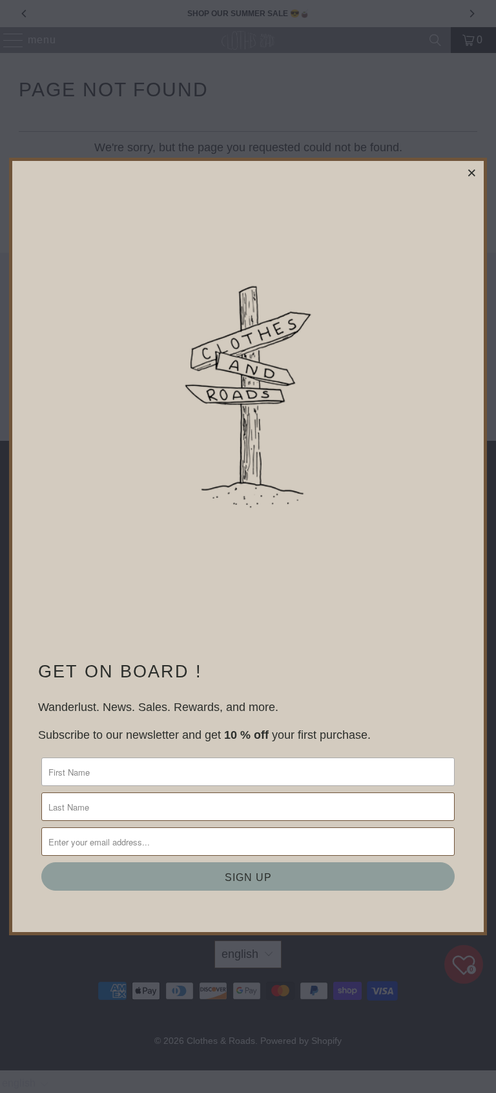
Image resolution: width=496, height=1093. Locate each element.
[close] (472, 172)
